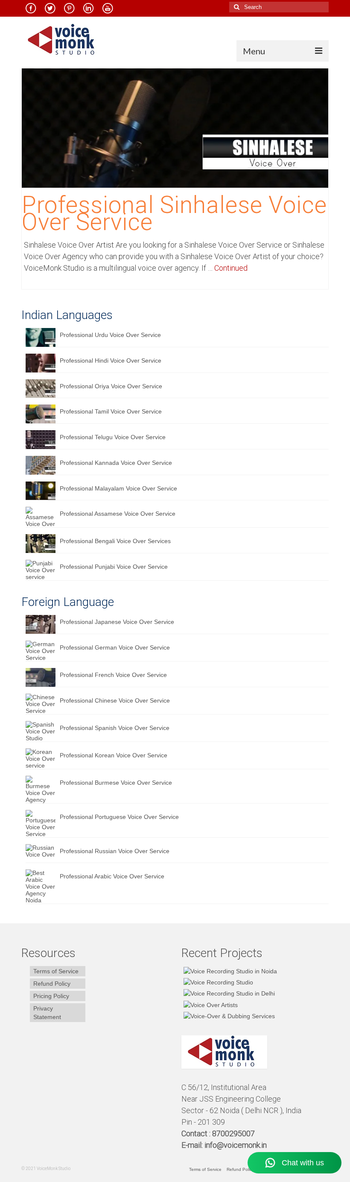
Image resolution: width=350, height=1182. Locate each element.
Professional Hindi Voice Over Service (110, 360)
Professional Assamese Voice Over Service (117, 513)
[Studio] (209, 1004)
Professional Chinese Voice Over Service (115, 700)
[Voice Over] (228, 1015)
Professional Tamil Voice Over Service (111, 411)
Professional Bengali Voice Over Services (115, 541)
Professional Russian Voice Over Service (114, 851)
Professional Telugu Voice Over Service (113, 437)
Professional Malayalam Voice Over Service (118, 488)
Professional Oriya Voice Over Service (111, 386)
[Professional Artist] (217, 982)
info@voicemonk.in (235, 1145)
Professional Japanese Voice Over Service (117, 621)
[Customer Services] (229, 970)
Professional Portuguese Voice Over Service (119, 816)
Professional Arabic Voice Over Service (112, 876)
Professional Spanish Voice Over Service (114, 727)
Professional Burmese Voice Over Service (116, 782)
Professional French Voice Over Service (113, 674)
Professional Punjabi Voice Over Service (114, 566)
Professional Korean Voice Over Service (113, 755)
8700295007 (234, 1133)
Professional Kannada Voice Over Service (116, 462)
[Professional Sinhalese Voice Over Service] (175, 127)
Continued (231, 267)
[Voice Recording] (228, 993)
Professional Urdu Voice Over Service (110, 334)
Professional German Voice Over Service (115, 647)
